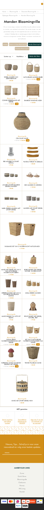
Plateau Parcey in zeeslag (32, 161)
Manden (5, 44)
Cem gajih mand (22, 138)
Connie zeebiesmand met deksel (11, 101)
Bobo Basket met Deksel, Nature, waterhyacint (33, 270)
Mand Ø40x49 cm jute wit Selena (11, 317)
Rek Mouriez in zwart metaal (11, 162)
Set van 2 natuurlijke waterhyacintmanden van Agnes (33, 341)
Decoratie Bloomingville (28, 11)
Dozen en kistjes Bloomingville (18, 44)
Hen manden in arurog (33, 185)
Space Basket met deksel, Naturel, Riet (33, 317)
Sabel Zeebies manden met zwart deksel (11, 209)
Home (4, 11)
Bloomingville (14, 11)
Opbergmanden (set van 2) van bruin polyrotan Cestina (11, 294)
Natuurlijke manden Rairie (33, 77)
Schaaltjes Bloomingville (22, 48)
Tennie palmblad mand (33, 363)
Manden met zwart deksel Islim (32, 209)
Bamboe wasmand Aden (33, 100)
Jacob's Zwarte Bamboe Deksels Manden (11, 185)
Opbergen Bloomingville (9, 15)
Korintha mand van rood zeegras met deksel (11, 363)
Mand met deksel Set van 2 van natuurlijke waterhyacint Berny (11, 271)
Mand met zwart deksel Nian (22, 400)
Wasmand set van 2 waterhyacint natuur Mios (22, 246)
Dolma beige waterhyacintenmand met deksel (11, 341)
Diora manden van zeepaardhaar (11, 77)
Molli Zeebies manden (33, 293)
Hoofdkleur (20, 56)
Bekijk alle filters (34, 56)
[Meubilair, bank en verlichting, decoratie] (22, 5)
